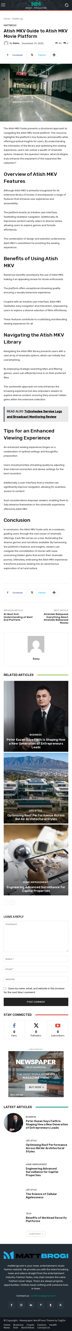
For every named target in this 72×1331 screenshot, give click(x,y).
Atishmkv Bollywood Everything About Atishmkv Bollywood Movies (56, 618)
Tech (28, 1214)
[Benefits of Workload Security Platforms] (13, 1217)
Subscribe (58, 1023)
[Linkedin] (31, 1305)
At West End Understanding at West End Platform (18, 617)
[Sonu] (7, 43)
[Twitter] (60, 1305)
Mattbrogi (18, 18)
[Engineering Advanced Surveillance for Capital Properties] (36, 859)
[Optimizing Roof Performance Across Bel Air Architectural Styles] (36, 788)
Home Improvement (35, 882)
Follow (36, 1023)
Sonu (16, 43)
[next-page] (12, 902)
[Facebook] (11, 1305)
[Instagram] (21, 1305)
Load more (35, 1233)
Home (7, 18)
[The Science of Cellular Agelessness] (13, 1194)
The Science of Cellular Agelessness (41, 1195)
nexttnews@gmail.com (43, 1295)
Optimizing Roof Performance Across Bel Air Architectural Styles (36, 817)
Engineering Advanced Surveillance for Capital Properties (36, 889)
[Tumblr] (50, 1305)
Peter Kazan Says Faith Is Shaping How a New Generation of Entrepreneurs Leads (36, 743)
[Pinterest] (40, 1305)
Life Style (35, 810)
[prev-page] (6, 902)
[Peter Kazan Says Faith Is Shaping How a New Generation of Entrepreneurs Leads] (36, 716)
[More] (54, 55)
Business (36, 735)
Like (14, 1023)
